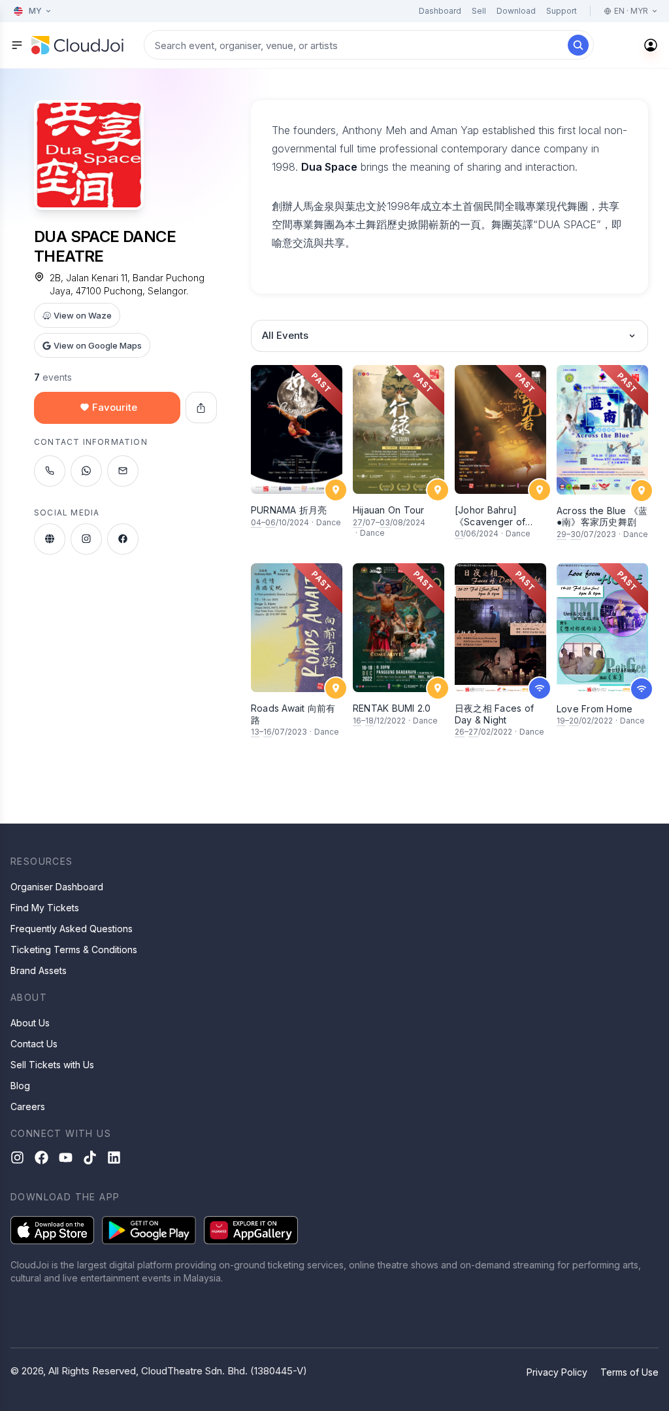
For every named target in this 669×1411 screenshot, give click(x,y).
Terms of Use (629, 1372)
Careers (27, 1106)
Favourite (114, 407)
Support (561, 11)
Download (516, 11)
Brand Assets (38, 970)
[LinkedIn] (114, 1157)
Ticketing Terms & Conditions (73, 949)
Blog (20, 1085)
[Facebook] (41, 1157)
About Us (30, 1022)
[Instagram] (17, 1157)
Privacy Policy (557, 1372)
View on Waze (83, 315)
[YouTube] (66, 1157)
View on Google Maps (98, 345)
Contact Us (33, 1043)
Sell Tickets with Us (52, 1064)
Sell (479, 11)
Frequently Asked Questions (71, 928)
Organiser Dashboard (56, 886)
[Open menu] (17, 45)
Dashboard (440, 11)
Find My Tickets (44, 907)
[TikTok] (90, 1157)
